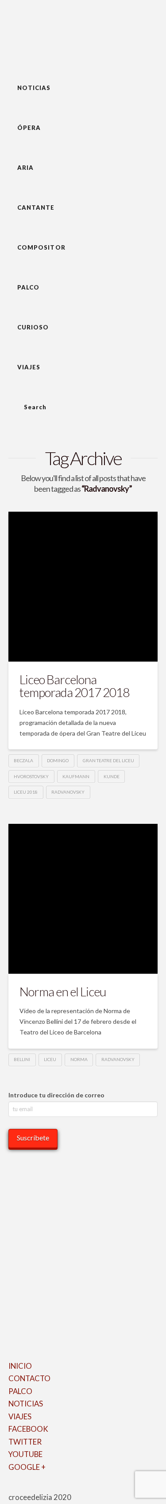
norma (79, 1059)
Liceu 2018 (26, 792)
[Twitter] (17, 1488)
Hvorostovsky (31, 776)
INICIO (20, 1366)
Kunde (112, 776)
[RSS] (51, 1488)
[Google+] (23, 1488)
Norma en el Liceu (62, 991)
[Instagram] (40, 1488)
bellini (22, 1059)
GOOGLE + (27, 1467)
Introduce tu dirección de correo (56, 1095)
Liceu (50, 1059)
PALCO (20, 1391)
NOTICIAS (25, 1403)
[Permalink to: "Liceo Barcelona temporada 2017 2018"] (83, 587)
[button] (80, 33)
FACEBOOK (28, 1429)
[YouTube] (34, 1488)
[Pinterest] (46, 1488)
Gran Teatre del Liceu (108, 760)
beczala (23, 760)
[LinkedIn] (28, 1488)
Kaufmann (75, 776)
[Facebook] (11, 1488)
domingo (58, 760)
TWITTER (25, 1441)
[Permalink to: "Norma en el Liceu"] (83, 899)
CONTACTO (29, 1378)
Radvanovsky (68, 792)
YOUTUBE (25, 1454)
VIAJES (19, 1416)
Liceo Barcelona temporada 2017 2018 (74, 686)
